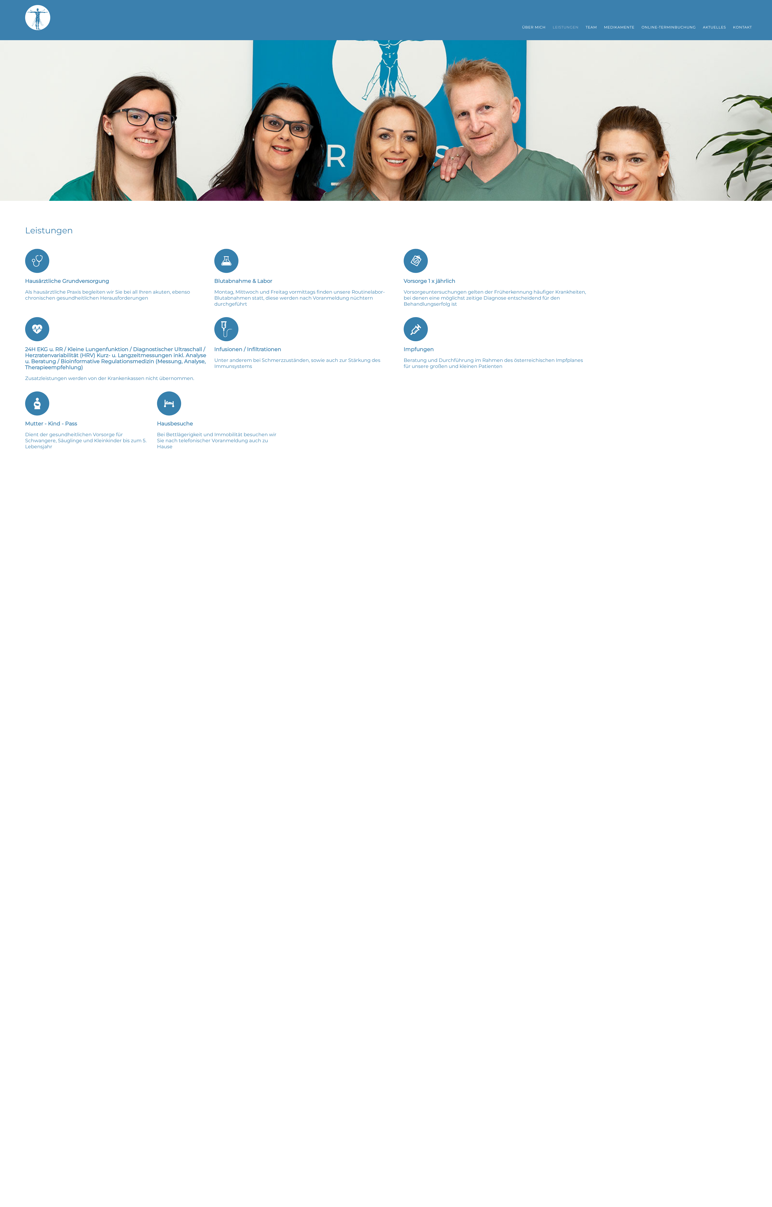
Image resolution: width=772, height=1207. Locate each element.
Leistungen (566, 27)
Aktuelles (714, 27)
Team (591, 27)
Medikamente (619, 27)
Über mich (534, 27)
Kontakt (742, 27)
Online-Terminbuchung (669, 27)
